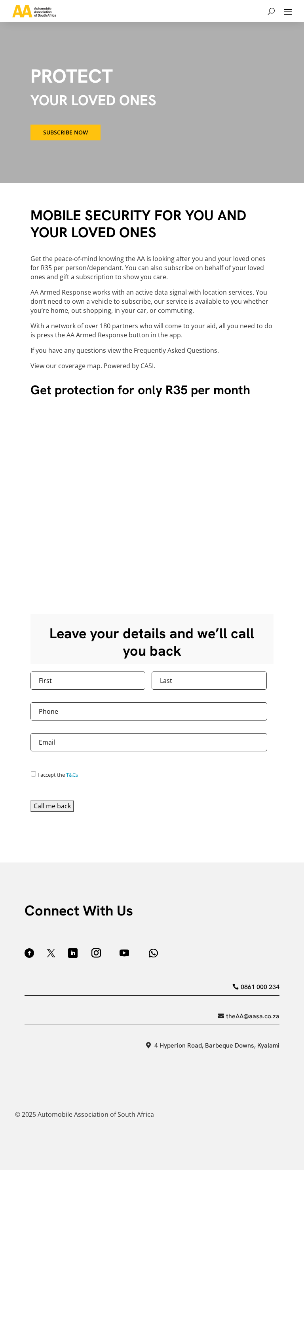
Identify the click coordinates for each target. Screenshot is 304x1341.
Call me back (52, 806)
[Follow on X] (51, 953)
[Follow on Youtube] (124, 953)
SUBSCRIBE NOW (65, 132)
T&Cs (72, 774)
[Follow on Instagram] (96, 953)
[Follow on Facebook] (29, 953)
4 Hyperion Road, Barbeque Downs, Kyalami (216, 1045)
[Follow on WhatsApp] (153, 953)
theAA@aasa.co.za (252, 1016)
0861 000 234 (260, 987)
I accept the (58, 774)
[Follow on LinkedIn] (73, 953)
